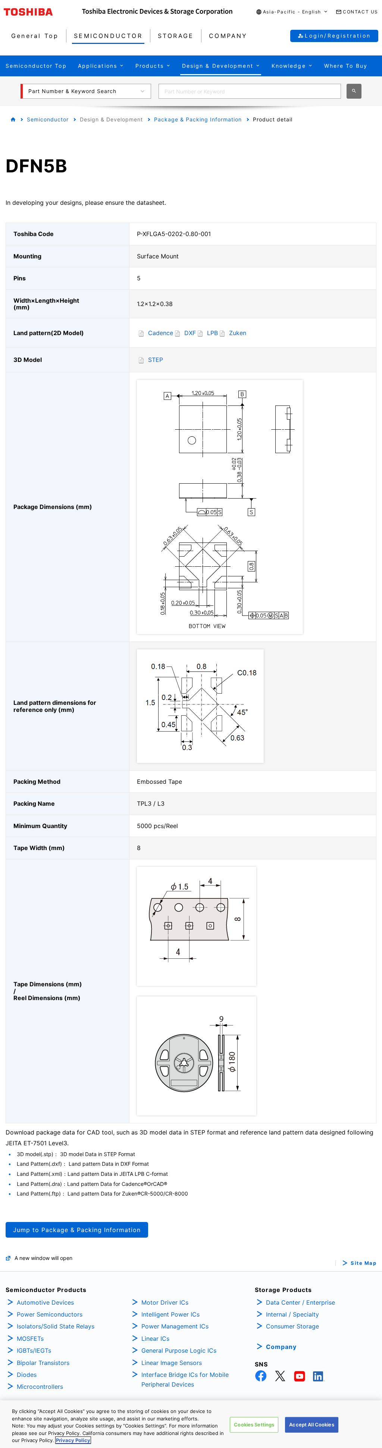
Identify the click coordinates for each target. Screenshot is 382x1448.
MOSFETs (30, 1338)
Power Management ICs (175, 1326)
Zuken (237, 333)
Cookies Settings (254, 1425)
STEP (155, 359)
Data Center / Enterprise (300, 1302)
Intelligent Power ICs (170, 1314)
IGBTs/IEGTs (34, 1350)
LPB (212, 333)
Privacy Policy (73, 1440)
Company (281, 1346)
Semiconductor (48, 119)
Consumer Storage (292, 1326)
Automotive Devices (45, 1302)
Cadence (160, 333)
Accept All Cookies (311, 1425)
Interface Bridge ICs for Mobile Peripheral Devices (185, 1379)
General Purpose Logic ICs (178, 1350)
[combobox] (250, 91)
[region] (191, 1424)
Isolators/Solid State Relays (55, 1326)
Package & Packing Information (198, 119)
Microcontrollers (40, 1386)
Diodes (27, 1374)
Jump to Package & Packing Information (77, 1230)
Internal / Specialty (292, 1314)
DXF (190, 333)
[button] (292, 12)
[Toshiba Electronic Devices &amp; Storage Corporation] (157, 12)
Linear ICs (155, 1338)
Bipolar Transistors (43, 1362)
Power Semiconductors (49, 1314)
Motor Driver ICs (164, 1302)
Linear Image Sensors (171, 1362)
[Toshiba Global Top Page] (43, 12)
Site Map (363, 1263)
